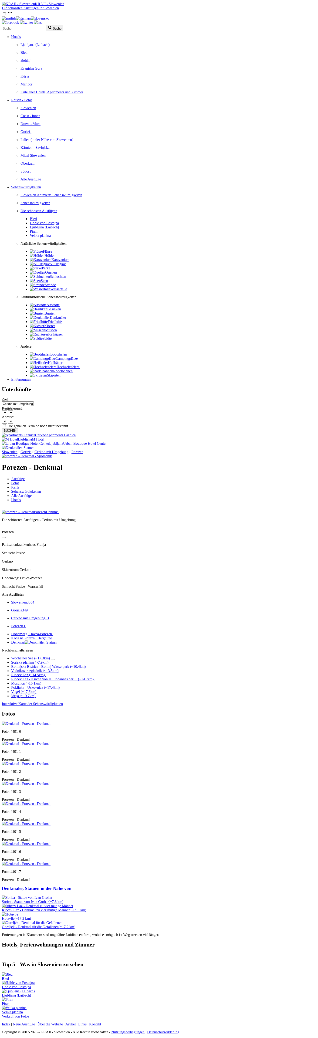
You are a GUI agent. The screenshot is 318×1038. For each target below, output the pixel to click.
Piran (33, 231)
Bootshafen (58, 354)
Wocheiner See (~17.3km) (30, 658)
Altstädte (53, 305)
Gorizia (25, 132)
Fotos (15, 483)
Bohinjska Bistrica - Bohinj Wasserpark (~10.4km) (48, 666)
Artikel (70, 1024)
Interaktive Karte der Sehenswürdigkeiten (32, 704)
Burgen (49, 313)
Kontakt (95, 1024)
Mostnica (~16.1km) (26, 683)
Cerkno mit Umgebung (51, 452)
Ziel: (5, 399)
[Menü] (10, 14)
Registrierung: (12, 408)
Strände (50, 285)
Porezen (77, 452)
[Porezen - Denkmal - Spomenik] (27, 456)
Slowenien (28, 108)
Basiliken (54, 309)
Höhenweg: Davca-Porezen (31, 634)
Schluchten (58, 276)
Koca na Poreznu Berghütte (31, 638)
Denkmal (18, 642)
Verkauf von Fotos (15, 1016)
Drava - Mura (30, 124)
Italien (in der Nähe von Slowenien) (46, 140)
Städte (47, 338)
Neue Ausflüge (24, 1024)
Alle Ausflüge (30, 179)
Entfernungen (21, 379)
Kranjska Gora (31, 68)
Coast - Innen (30, 116)
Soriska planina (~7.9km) (29, 662)
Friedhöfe (55, 322)
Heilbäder (55, 363)
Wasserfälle (58, 289)
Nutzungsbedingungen (128, 1032)
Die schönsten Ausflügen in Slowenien (30, 8)
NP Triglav (58, 264)
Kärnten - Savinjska (35, 147)
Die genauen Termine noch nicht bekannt (37, 426)
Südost (25, 171)
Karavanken (60, 260)
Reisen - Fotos (21, 100)
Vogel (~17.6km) (23, 692)
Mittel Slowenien (33, 155)
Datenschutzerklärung (163, 1032)
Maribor (26, 84)
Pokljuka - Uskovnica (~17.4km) (35, 687)
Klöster (49, 326)
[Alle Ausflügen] (4, 537)
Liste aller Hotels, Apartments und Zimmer (51, 92)
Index (6, 1024)
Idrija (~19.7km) (23, 696)
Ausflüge (18, 479)
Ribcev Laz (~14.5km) (28, 675)
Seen (44, 281)
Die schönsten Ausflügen (38, 211)
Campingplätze (67, 358)
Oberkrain (27, 163)
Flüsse (47, 251)
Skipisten (54, 375)
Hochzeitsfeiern (68, 367)
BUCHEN (10, 430)
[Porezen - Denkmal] (26, 724)
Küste (24, 76)
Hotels (16, 37)
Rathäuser (55, 334)
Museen (51, 330)
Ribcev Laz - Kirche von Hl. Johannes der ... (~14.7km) (52, 679)
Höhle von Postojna (44, 223)
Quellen (51, 272)
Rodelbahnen (63, 371)
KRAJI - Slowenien (49, 4)
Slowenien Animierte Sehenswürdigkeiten (51, 195)
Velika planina (40, 235)
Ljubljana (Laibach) (35, 45)
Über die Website (50, 1024)
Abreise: (8, 417)
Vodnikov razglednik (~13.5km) (34, 671)
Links (82, 1024)
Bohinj (25, 60)
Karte (15, 487)
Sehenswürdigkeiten (26, 187)
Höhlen (49, 256)
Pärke (46, 268)
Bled (23, 52)
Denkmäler (58, 317)
